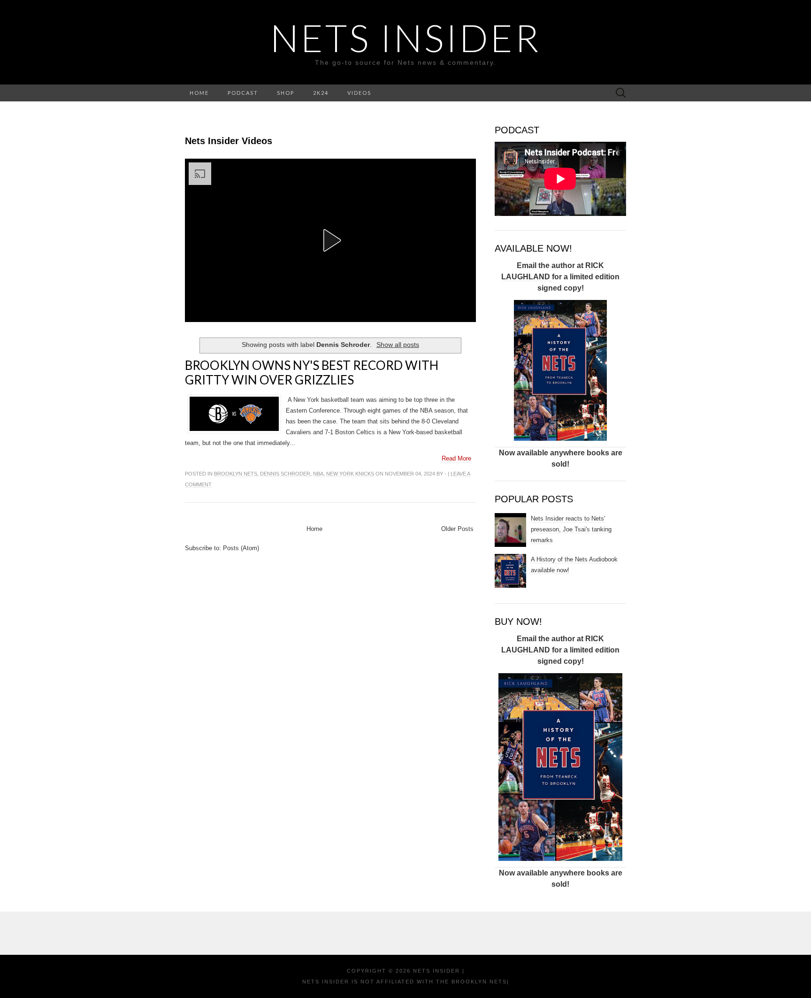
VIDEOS (359, 93)
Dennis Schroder (285, 473)
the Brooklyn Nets (470, 981)
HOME (199, 93)
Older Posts (457, 528)
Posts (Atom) (241, 548)
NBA (318, 473)
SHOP (285, 93)
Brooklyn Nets (235, 473)
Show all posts (397, 344)
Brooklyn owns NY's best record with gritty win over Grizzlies (311, 372)
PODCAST (243, 93)
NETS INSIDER (405, 37)
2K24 (321, 93)
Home (314, 528)
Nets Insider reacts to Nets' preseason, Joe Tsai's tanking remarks (571, 529)
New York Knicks (350, 473)
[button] (330, 240)
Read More (456, 458)
